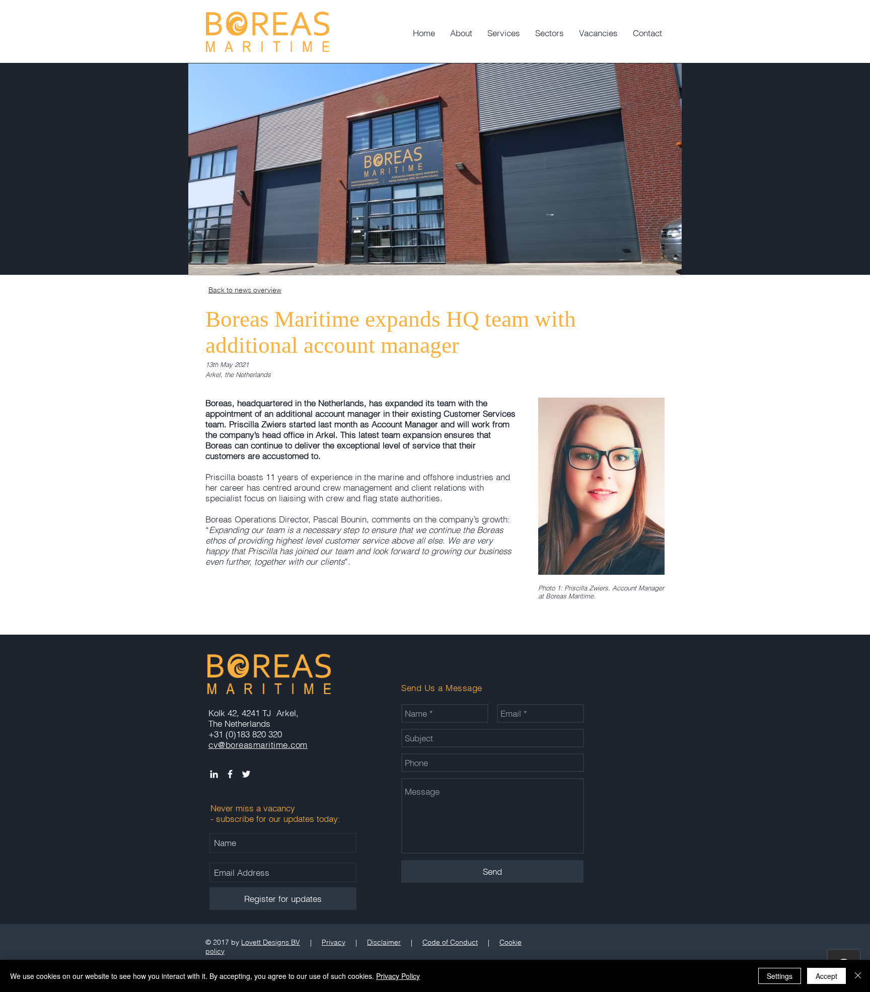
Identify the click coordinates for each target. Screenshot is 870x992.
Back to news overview (244, 289)
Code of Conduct (450, 942)
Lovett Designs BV (270, 942)
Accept (826, 976)
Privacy (333, 942)
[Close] (858, 976)
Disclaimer (384, 942)
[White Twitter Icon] (246, 774)
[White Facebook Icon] (230, 774)
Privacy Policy (398, 976)
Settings (779, 976)
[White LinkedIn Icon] (214, 774)
